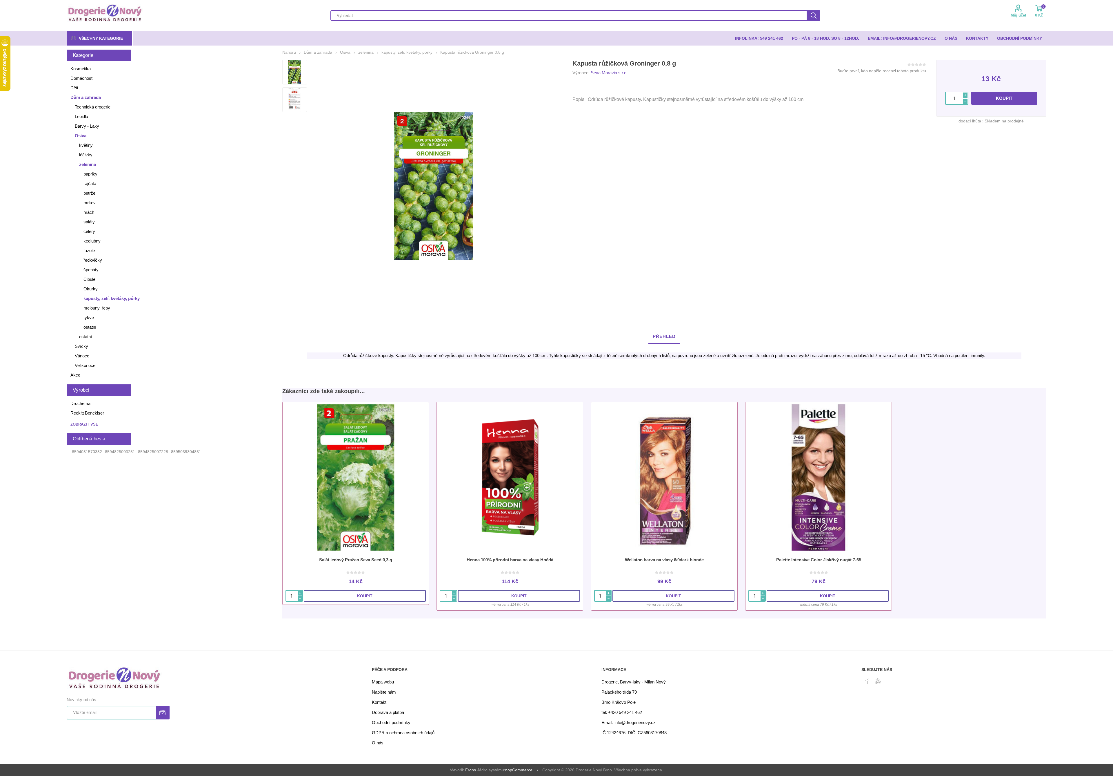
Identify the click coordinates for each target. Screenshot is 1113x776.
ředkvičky (92, 260)
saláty (89, 221)
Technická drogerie (92, 106)
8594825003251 (120, 451)
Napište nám (384, 692)
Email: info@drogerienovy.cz (628, 722)
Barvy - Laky (87, 126)
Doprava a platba (388, 712)
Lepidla (81, 116)
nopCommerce (518, 770)
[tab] (664, 337)
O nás (377, 742)
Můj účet (1018, 15)
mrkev (89, 202)
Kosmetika (80, 68)
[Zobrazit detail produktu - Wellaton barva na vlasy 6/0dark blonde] (664, 477)
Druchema (80, 403)
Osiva (80, 135)
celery (89, 231)
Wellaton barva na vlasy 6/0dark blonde (664, 559)
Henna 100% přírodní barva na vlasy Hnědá (510, 559)
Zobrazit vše (84, 424)
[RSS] (878, 680)
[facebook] (867, 680)
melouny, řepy (96, 307)
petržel (89, 193)
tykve (88, 317)
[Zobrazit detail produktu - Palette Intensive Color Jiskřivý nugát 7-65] (818, 477)
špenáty (91, 269)
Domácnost (81, 78)
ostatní (89, 327)
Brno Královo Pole (618, 702)
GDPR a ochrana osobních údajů (403, 732)
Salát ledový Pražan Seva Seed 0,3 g (355, 559)
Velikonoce (85, 365)
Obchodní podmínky (391, 722)
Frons (470, 770)
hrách (88, 212)
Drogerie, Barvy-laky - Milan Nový (633, 681)
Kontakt (379, 702)
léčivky (85, 154)
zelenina (87, 164)
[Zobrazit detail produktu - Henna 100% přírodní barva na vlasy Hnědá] (510, 477)
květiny (86, 145)
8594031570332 (87, 451)
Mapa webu (383, 681)
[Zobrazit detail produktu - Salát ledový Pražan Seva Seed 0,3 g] (356, 477)
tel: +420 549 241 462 (621, 712)
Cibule (89, 279)
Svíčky (81, 346)
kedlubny (92, 240)
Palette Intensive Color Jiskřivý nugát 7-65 (818, 559)
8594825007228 (153, 451)
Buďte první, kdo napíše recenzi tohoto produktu (881, 70)
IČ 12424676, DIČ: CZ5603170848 (634, 732)
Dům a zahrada (85, 97)
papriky (90, 173)
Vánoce (82, 355)
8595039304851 (186, 451)
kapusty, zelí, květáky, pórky (111, 298)
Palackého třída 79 (619, 692)
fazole (89, 250)
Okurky (90, 288)
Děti (74, 87)
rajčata (89, 183)
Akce (75, 374)
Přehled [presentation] (664, 336)
